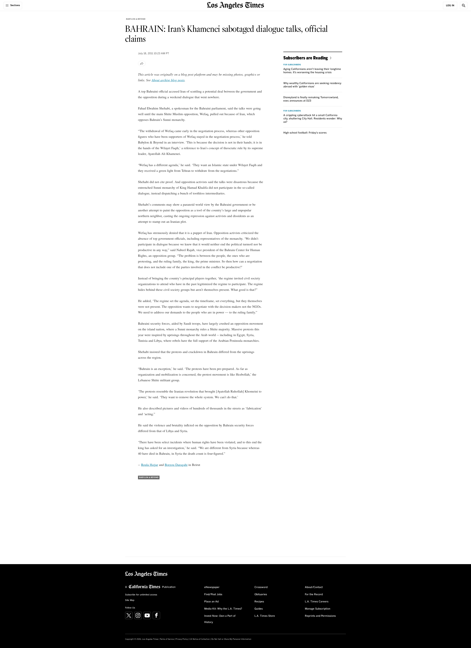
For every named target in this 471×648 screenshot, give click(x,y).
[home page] (235, 5)
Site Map (129, 600)
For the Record (314, 594)
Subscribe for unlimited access (141, 595)
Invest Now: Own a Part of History (220, 619)
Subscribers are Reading (305, 57)
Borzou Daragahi (176, 464)
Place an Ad (211, 601)
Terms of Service (167, 639)
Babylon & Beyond (135, 19)
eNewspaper (211, 587)
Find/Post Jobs (213, 594)
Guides (258, 609)
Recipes (259, 601)
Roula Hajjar (149, 464)
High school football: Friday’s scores (305, 133)
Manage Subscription (317, 609)
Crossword (261, 587)
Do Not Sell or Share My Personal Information (231, 639)
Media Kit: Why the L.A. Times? (223, 609)
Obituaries (260, 594)
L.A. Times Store (264, 616)
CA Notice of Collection (200, 639)
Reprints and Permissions (320, 616)
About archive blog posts (168, 80)
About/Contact (314, 587)
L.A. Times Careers (316, 601)
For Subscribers (292, 65)
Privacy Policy (182, 639)
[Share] (142, 63)
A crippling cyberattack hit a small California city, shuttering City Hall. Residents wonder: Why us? (312, 118)
